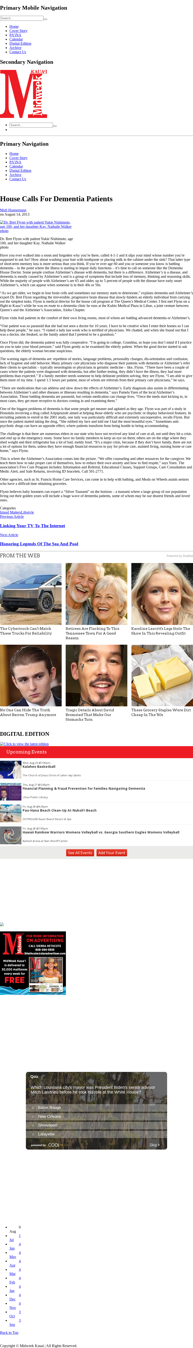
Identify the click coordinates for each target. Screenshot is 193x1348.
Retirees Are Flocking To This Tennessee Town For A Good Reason (92, 633)
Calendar (16, 39)
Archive (15, 48)
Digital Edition (20, 43)
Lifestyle (27, 512)
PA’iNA (15, 35)
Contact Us (17, 52)
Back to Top (9, 1333)
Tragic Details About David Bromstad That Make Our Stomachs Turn (90, 715)
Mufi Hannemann (13, 210)
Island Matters (10, 512)
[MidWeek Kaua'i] (23, 117)
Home (14, 26)
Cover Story (18, 31)
